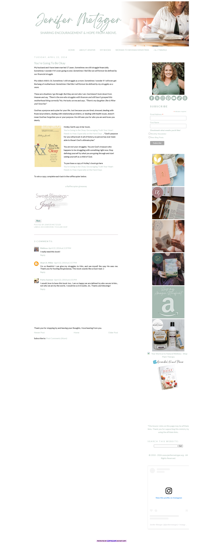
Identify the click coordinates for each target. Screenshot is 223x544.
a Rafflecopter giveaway (76, 186)
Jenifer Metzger (156, 525)
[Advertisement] (168, 407)
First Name (154, 122)
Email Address (156, 114)
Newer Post (39, 332)
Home (76, 332)
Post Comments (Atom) (56, 338)
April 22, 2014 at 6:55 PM (65, 279)
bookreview (47, 227)
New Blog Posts (157, 137)
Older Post (113, 332)
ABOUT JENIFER (87, 50)
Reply (42, 255)
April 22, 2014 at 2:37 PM (59, 248)
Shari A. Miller (46, 262)
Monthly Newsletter (158, 134)
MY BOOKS (105, 50)
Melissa (44, 248)
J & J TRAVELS (160, 50)
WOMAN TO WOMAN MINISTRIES (132, 50)
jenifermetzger (171, 525)
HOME (71, 50)
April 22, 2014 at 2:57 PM (65, 262)
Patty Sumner (46, 279)
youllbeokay (61, 227)
